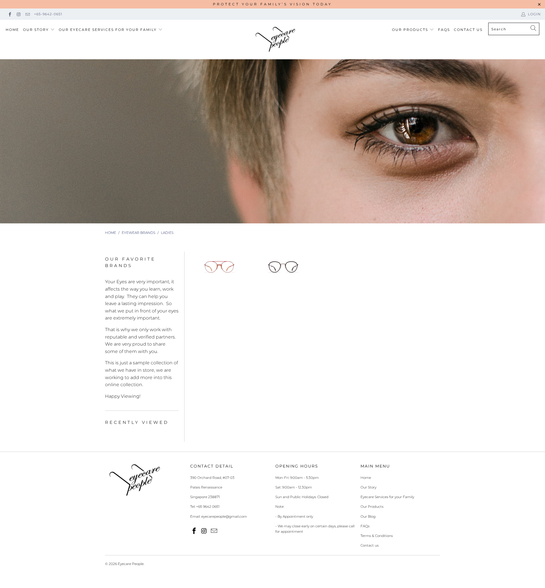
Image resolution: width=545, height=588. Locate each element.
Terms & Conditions (376, 536)
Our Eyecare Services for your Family (108, 30)
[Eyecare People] (275, 39)
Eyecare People (131, 564)
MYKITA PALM (283, 267)
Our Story (36, 30)
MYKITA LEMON (219, 267)
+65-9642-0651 (48, 14)
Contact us (369, 545)
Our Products (410, 30)
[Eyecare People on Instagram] (18, 14)
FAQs (444, 30)
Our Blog (368, 516)
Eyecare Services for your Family (387, 497)
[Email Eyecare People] (27, 14)
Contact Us (468, 30)
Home (12, 30)
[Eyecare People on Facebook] (9, 14)
